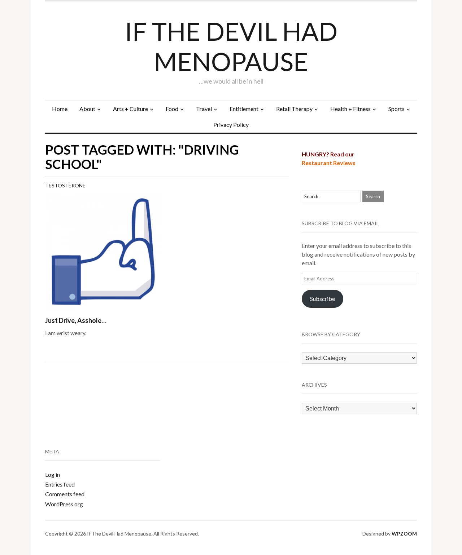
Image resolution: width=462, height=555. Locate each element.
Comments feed (64, 493)
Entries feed (60, 484)
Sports (396, 108)
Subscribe (322, 298)
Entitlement (244, 108)
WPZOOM (404, 533)
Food (172, 108)
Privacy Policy (231, 124)
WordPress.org (64, 504)
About (87, 108)
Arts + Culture (130, 108)
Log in (52, 474)
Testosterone (65, 185)
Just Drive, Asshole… (75, 320)
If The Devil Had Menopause (231, 46)
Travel (204, 108)
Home (59, 108)
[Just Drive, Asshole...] (103, 251)
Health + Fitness (350, 108)
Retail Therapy (294, 108)
